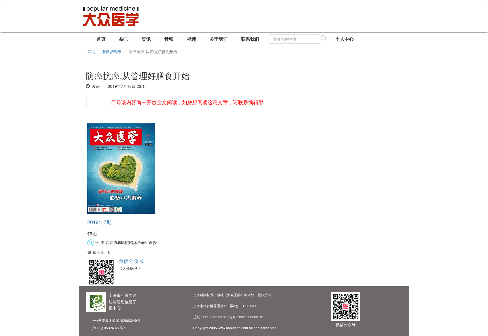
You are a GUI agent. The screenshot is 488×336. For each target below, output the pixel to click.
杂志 (123, 39)
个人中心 (345, 39)
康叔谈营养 (111, 51)
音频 (168, 39)
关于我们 (219, 39)
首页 (101, 39)
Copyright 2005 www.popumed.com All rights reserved (234, 327)
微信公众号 (131, 260)
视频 (191, 39)
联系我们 (250, 39)
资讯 (146, 39)
